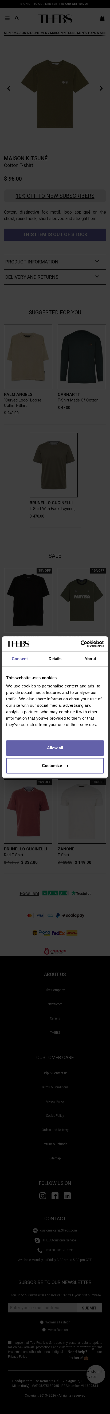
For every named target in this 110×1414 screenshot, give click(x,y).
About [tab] (90, 658)
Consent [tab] (20, 658)
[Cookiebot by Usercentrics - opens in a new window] (80, 643)
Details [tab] (55, 658)
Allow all (55, 748)
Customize (52, 765)
